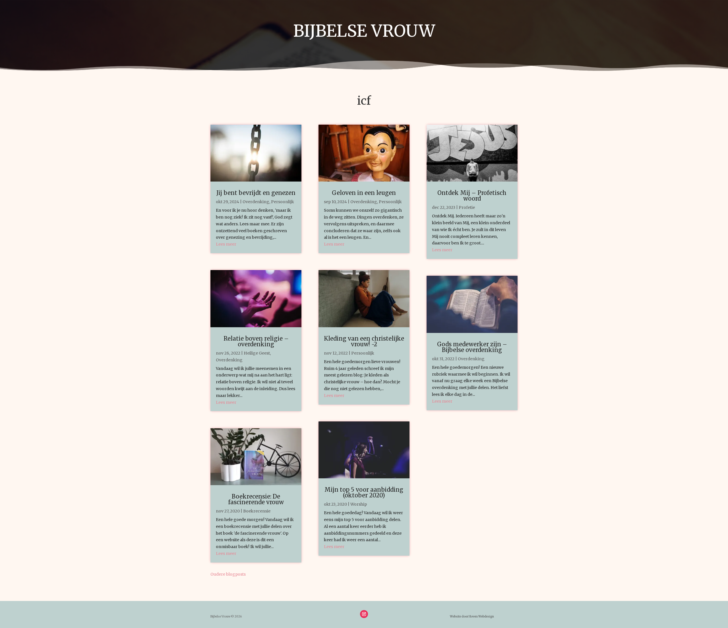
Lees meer (226, 244)
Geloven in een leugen (364, 192)
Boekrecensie (256, 511)
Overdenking (256, 201)
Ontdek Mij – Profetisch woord (471, 195)
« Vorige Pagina (261, 574)
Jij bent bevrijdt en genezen (255, 192)
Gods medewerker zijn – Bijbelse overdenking (472, 347)
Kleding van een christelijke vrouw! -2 (364, 341)
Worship (358, 504)
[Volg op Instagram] (364, 614)
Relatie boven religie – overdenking (256, 341)
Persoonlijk (282, 201)
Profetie (467, 207)
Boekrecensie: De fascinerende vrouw (256, 499)
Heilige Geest (257, 353)
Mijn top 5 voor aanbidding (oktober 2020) (363, 492)
